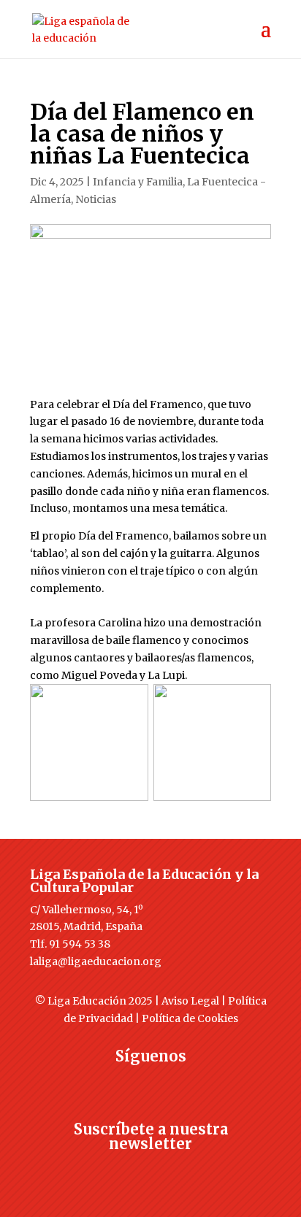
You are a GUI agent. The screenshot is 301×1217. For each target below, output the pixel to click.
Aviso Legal (190, 1000)
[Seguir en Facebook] (92, 1082)
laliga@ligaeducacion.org (95, 961)
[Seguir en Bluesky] (179, 1082)
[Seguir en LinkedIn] (209, 1082)
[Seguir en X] (121, 1082)
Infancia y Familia (138, 181)
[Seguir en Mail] (150, 1170)
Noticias (95, 199)
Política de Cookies (190, 1018)
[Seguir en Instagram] (150, 1082)
